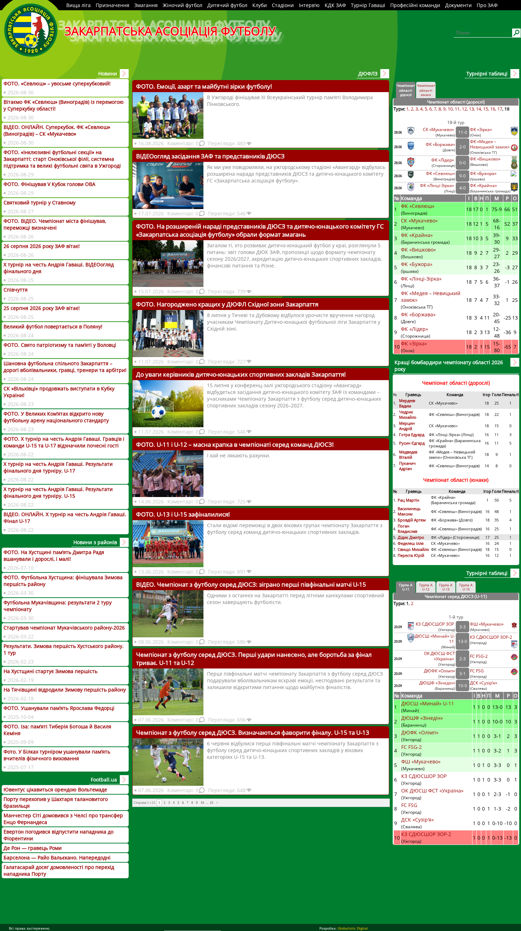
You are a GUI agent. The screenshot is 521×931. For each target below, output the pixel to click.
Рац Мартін (408, 500)
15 (485, 109)
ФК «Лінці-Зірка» (437, 185)
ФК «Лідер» (443, 160)
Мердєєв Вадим (407, 403)
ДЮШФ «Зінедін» (437, 682)
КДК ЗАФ (335, 5)
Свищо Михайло (413, 549)
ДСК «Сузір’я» (483, 682)
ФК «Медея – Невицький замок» (490, 144)
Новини (107, 73)
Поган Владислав (408, 528)
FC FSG (477, 670)
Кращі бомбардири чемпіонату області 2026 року (448, 365)
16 (492, 109)
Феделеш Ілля (411, 543)
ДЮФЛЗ (367, 73)
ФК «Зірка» (481, 129)
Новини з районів (95, 542)
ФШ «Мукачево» (487, 624)
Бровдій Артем (412, 520)
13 (471, 109)
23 (211, 803)
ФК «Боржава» (440, 144)
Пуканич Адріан (407, 466)
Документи (458, 5)
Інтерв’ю (309, 5)
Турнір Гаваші (368, 5)
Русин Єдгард (412, 443)
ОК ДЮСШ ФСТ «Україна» (439, 656)
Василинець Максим (409, 511)
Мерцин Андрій (407, 426)
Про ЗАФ (487, 5)
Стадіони (283, 5)
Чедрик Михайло (407, 414)
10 (202, 803)
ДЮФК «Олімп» (439, 670)
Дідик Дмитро (411, 537)
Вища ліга (78, 5)
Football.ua (104, 779)
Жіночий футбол (182, 5)
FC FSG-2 (479, 656)
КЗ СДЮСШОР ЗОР (435, 624)
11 (457, 109)
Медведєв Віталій (408, 454)
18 (506, 109)
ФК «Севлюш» (440, 173)
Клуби (259, 5)
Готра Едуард (411, 434)
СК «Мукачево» (439, 129)
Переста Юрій (411, 555)
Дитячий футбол (227, 5)
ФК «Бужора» (483, 173)
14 (478, 109)
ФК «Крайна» (484, 185)
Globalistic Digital (353, 928)
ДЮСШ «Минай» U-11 (428, 703)
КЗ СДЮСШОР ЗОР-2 (491, 637)
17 (499, 109)
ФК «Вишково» (485, 159)
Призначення (112, 5)
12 (464, 109)
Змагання (146, 5)
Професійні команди (415, 5)
